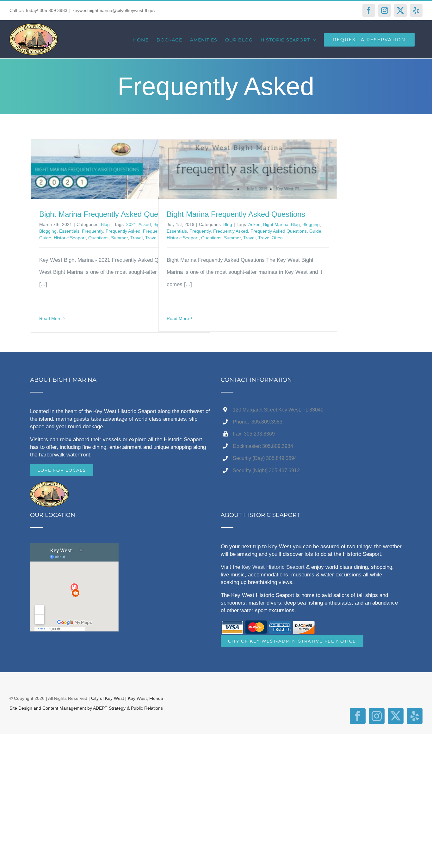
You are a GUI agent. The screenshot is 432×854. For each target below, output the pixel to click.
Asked (145, 224)
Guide (45, 237)
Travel (136, 237)
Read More (50, 318)
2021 (131, 224)
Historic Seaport (70, 237)
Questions (98, 237)
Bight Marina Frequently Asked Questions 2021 (117, 214)
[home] (49, 487)
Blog (105, 224)
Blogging (48, 231)
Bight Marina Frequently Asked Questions (236, 214)
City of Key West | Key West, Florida (127, 698)
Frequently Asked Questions (278, 231)
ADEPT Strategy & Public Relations (128, 708)
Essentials (69, 231)
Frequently (92, 231)
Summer (119, 237)
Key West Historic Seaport (273, 567)
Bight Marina (275, 224)
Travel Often (270, 237)
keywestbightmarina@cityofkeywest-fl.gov (114, 10)
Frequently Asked (123, 231)
